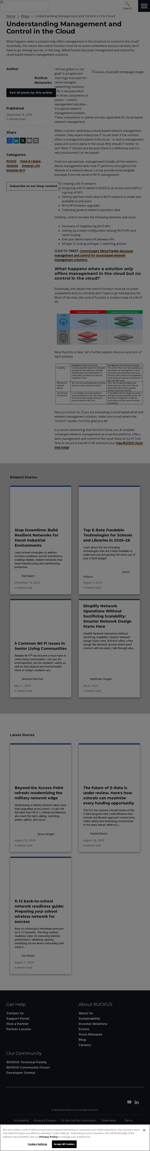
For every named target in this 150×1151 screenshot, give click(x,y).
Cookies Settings (37, 1144)
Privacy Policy (48, 1136)
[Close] (144, 1130)
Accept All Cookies (64, 1144)
